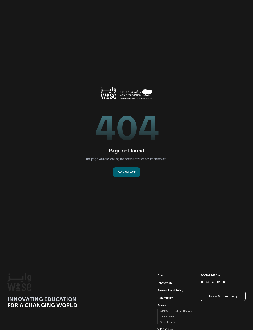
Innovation (164, 283)
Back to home (126, 172)
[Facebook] (202, 282)
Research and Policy (170, 290)
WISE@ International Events (176, 311)
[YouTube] (224, 282)
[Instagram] (207, 282)
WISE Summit (167, 316)
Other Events (167, 321)
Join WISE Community (223, 296)
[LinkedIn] (218, 282)
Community (165, 298)
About (161, 275)
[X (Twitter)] (213, 282)
